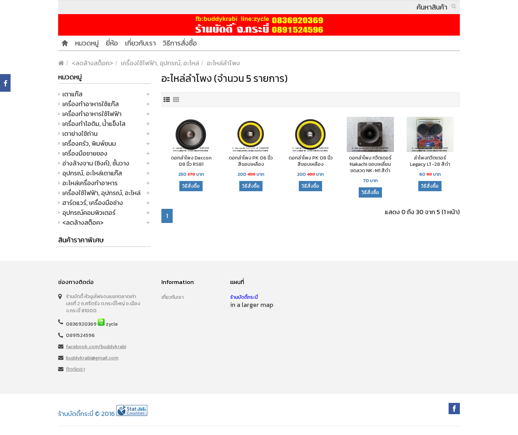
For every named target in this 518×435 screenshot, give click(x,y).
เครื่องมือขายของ (84, 153)
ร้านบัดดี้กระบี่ (244, 297)
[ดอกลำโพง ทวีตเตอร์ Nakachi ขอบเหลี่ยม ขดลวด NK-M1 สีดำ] (370, 135)
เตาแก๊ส (72, 94)
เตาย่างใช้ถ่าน (80, 133)
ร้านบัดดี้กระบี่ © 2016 (86, 413)
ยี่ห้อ (112, 43)
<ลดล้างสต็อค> (92, 63)
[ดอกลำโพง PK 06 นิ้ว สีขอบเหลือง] (251, 135)
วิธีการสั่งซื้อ (180, 43)
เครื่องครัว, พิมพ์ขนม (89, 143)
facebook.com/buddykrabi (96, 346)
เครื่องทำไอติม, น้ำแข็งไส (93, 123)
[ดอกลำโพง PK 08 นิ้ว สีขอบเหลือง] (310, 135)
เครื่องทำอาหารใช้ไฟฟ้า (92, 114)
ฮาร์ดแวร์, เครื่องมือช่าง (92, 202)
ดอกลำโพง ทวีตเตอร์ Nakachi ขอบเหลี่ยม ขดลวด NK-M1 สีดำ (370, 164)
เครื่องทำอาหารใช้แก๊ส (90, 104)
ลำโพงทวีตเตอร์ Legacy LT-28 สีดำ (430, 161)
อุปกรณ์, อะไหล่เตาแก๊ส (92, 173)
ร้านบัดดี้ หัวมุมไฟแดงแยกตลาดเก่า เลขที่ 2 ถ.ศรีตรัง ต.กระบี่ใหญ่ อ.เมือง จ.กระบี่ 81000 (103, 303)
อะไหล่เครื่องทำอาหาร (90, 183)
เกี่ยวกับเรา (140, 43)
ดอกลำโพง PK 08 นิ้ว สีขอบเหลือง (311, 161)
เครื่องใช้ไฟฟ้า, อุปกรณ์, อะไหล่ (160, 63)
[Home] (65, 43)
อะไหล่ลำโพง (223, 63)
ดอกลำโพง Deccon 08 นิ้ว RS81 (191, 161)
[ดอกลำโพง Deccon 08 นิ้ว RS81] (191, 135)
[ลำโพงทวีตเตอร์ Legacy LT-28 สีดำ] (430, 135)
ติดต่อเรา (75, 369)
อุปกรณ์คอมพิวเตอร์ (89, 212)
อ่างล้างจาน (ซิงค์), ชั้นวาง (95, 163)
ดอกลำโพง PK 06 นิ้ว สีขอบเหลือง (251, 161)
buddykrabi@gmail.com (92, 358)
